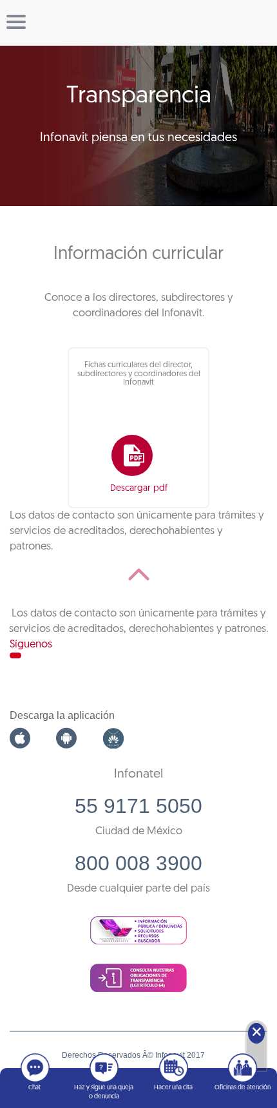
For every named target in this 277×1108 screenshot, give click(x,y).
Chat (34, 1088)
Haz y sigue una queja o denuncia (103, 1092)
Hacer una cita (173, 1088)
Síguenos (31, 644)
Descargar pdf (138, 488)
